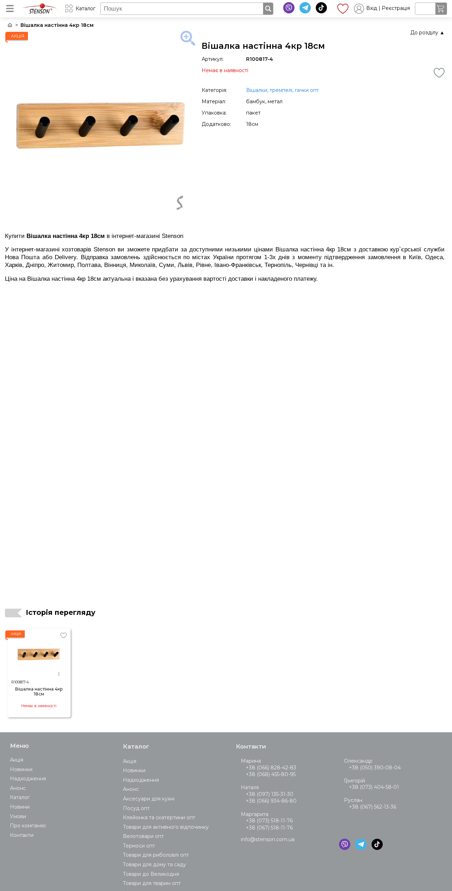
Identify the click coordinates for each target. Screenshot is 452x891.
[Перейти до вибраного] (343, 8)
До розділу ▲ (427, 32)
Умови (18, 816)
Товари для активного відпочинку (166, 827)
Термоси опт (139, 846)
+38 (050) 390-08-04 (375, 767)
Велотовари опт (143, 836)
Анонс (18, 788)
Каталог (20, 797)
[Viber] (289, 7)
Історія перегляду (60, 612)
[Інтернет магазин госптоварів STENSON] (9, 25)
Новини (20, 807)
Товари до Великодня (151, 874)
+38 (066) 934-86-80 (271, 801)
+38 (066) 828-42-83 (271, 767)
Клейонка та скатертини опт (159, 817)
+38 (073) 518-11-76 (269, 820)
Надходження (28, 778)
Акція (16, 760)
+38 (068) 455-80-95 (271, 774)
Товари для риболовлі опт (156, 855)
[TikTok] (321, 7)
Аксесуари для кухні (148, 799)
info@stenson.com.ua (268, 839)
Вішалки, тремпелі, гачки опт (282, 90)
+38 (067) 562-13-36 (372, 807)
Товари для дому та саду (154, 864)
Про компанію (28, 825)
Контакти (22, 835)
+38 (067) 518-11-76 (269, 828)
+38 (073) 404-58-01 (374, 787)
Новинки (21, 769)
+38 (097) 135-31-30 (269, 794)
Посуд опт (136, 808)
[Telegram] (305, 7)
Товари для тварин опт (152, 883)
